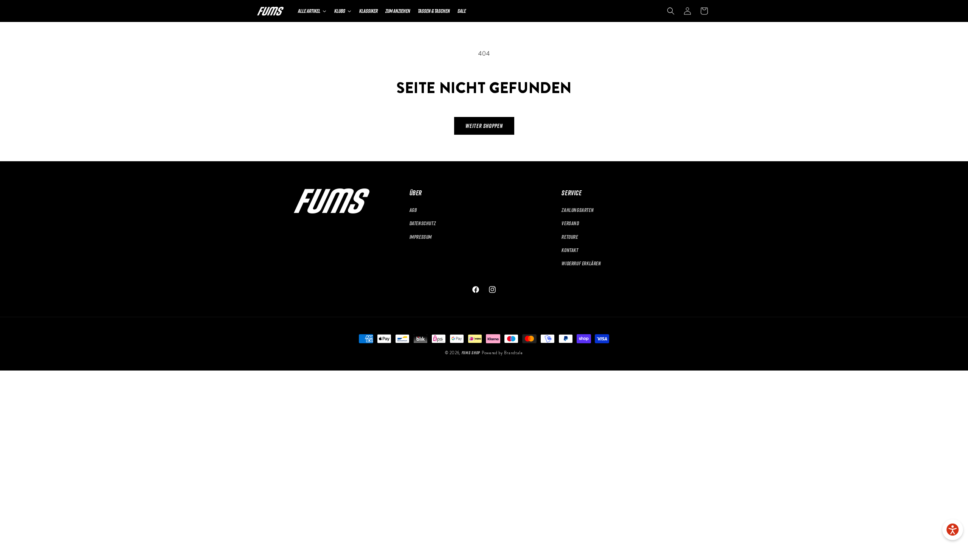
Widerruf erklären (581, 263)
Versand (570, 223)
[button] (670, 11)
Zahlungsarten (578, 210)
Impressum (421, 237)
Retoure (570, 237)
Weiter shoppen (484, 125)
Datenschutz (423, 223)
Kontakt (570, 250)
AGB (413, 210)
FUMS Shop (471, 352)
